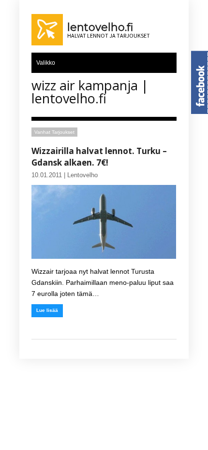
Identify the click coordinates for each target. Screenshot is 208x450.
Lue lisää (47, 310)
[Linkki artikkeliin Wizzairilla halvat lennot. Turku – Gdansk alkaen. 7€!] (103, 222)
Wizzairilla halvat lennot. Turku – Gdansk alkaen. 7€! (99, 156)
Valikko (45, 62)
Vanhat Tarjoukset (54, 132)
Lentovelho (82, 175)
